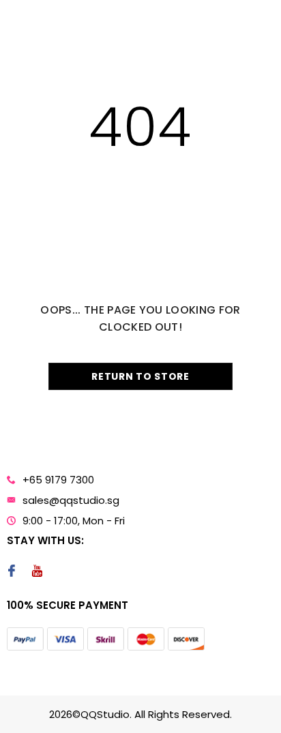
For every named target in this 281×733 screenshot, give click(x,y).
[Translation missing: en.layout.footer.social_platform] (11, 572)
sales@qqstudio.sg (71, 500)
